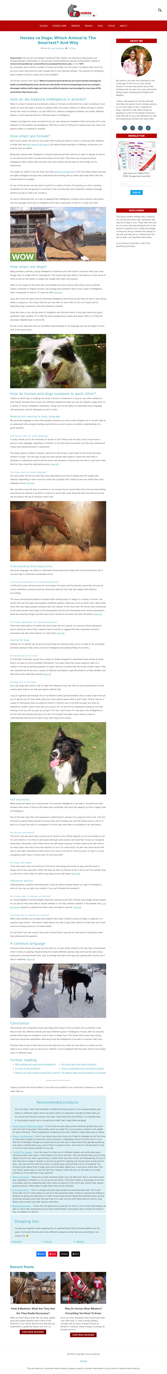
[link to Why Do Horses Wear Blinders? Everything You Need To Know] (83, 1288)
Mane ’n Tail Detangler (23, 1136)
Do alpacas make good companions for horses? (84, 1072)
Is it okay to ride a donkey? (27, 1068)
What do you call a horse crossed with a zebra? (37, 1072)
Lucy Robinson (57, 48)
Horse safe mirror (21, 1190)
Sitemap (83, 1361)
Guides (44, 26)
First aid (48, 1241)
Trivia (111, 26)
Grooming (17, 1241)
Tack (100, 26)
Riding (88, 26)
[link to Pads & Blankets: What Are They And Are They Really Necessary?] (33, 1288)
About (124, 26)
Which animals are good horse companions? (35, 1064)
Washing (80, 1241)
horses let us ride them (64, 172)
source (58, 292)
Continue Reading (33, 1332)
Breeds (75, 26)
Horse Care (60, 26)
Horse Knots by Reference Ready (28, 1126)
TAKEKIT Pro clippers (22, 1152)
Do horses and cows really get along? (79, 1064)
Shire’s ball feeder (21, 1177)
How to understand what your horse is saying (83, 1068)
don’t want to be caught (38, 144)
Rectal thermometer (22, 1206)
